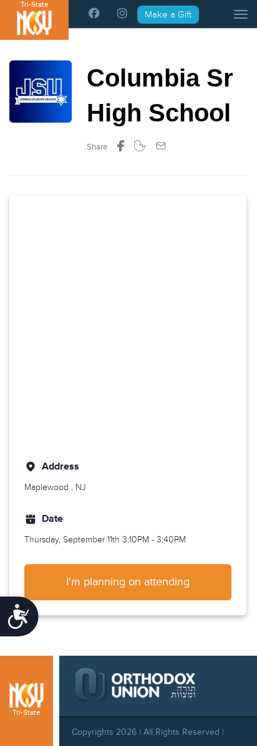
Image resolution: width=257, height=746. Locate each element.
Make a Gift (168, 15)
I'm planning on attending (128, 581)
